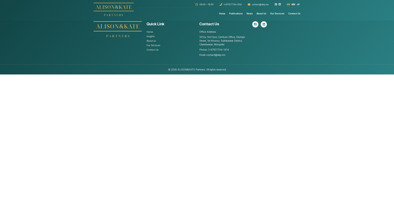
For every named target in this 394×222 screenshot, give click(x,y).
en (288, 4)
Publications (236, 13)
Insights (151, 36)
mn (293, 4)
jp (298, 4)
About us (261, 13)
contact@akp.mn (260, 4)
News (250, 13)
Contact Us (294, 13)
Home (222, 13)
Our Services (277, 13)
